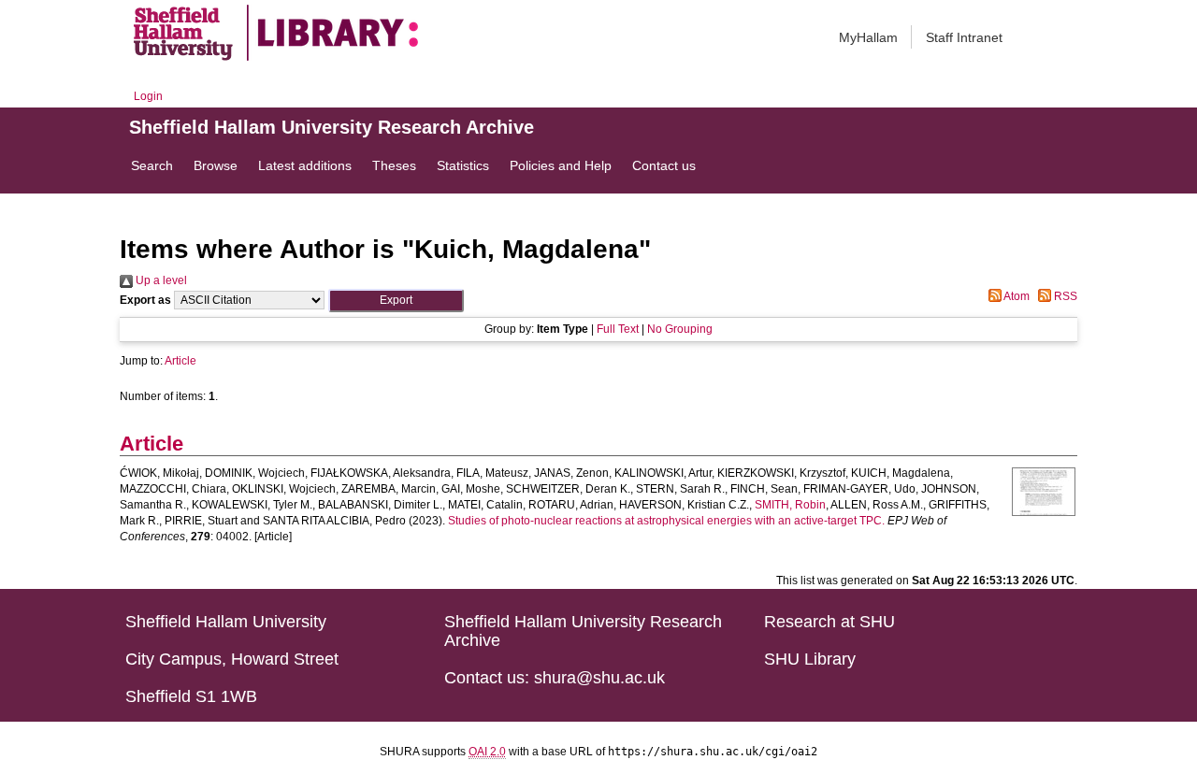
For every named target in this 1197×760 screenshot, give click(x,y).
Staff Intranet (964, 37)
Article (180, 360)
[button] (396, 300)
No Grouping (680, 329)
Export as (145, 300)
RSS (1064, 296)
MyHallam (868, 37)
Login (148, 96)
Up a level (160, 280)
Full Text (618, 329)
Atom (1016, 296)
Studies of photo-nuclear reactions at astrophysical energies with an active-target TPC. (666, 520)
